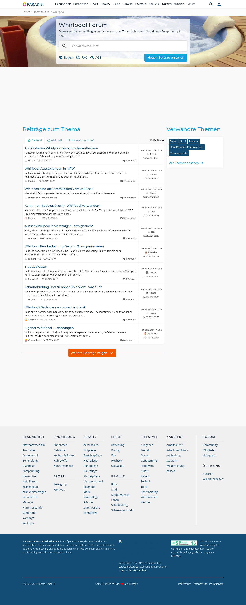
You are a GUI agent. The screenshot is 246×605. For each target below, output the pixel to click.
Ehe (113, 455)
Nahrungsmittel (63, 466)
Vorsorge (28, 518)
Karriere (154, 4)
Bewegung (60, 484)
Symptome (29, 513)
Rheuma (194, 141)
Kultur (145, 471)
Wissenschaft (149, 497)
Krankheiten (30, 487)
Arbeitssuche (174, 445)
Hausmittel (29, 476)
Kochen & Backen (64, 455)
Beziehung (117, 445)
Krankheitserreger (34, 492)
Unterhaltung (149, 492)
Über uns (211, 466)
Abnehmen (60, 445)
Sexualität (117, 466)
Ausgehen (147, 445)
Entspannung (31, 471)
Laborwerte (30, 497)
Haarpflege (90, 460)
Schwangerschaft (122, 510)
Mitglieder (209, 450)
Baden (173, 141)
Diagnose (28, 466)
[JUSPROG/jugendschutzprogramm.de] (184, 543)
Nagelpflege (90, 497)
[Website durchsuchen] (211, 4)
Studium (171, 460)
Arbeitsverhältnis (177, 450)
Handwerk (147, 466)
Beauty (105, 4)
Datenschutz (200, 583)
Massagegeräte (178, 153)
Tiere (144, 487)
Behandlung (30, 460)
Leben (115, 500)
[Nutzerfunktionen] (219, 4)
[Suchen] (64, 46)
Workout (59, 489)
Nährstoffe (60, 460)
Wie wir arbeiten (213, 479)
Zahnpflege (90, 513)
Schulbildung (119, 505)
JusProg (175, 555)
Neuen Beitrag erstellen (165, 57)
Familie (128, 4)
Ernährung (80, 4)
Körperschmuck (93, 481)
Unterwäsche (91, 507)
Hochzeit (116, 460)
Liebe (116, 4)
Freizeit (145, 450)
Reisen (145, 476)
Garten (145, 455)
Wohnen (146, 502)
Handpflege (90, 466)
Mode (87, 492)
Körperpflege (91, 476)
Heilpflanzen (30, 481)
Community (210, 445)
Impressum (184, 583)
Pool (183, 141)
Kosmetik (89, 487)
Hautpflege (90, 471)
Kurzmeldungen (173, 4)
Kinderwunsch (120, 495)
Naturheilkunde (32, 507)
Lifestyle (140, 4)
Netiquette (209, 455)
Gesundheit (63, 4)
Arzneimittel (30, 455)
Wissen (170, 471)
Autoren (208, 474)
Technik (145, 481)
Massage (28, 502)
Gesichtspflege (92, 455)
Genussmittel (149, 460)
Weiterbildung (175, 466)
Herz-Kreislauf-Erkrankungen (186, 147)
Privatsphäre (216, 583)
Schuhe (88, 502)
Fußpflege (89, 450)
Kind (114, 489)
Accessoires (90, 445)
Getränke (59, 450)
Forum (191, 4)
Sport (94, 4)
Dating (115, 450)
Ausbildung (173, 455)
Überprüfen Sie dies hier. (133, 570)
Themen (39, 12)
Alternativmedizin (34, 445)
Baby (114, 484)
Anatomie (29, 450)
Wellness (28, 523)
